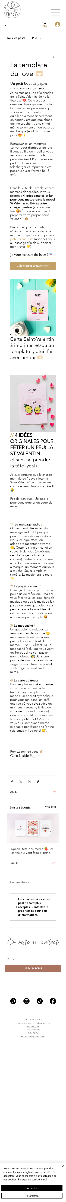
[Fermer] (61, 1168)
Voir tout (50, 807)
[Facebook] (53, 1001)
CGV (36, 1033)
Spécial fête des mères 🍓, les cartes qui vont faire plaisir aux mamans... (32, 851)
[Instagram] (26, 1001)
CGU (30, 1033)
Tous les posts (16, 38)
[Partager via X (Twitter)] (20, 781)
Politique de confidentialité (33, 1036)
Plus (34, 38)
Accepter (32, 1188)
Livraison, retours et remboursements (33, 1023)
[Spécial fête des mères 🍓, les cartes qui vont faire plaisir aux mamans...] (33, 828)
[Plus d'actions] (54, 57)
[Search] (4, 24)
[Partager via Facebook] (12, 781)
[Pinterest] (13, 1001)
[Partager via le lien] (37, 781)
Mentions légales (33, 1029)
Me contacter (33, 1026)
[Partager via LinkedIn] (29, 781)
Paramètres (32, 1195)
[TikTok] (40, 1001)
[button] (45, 24)
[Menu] (55, 12)
